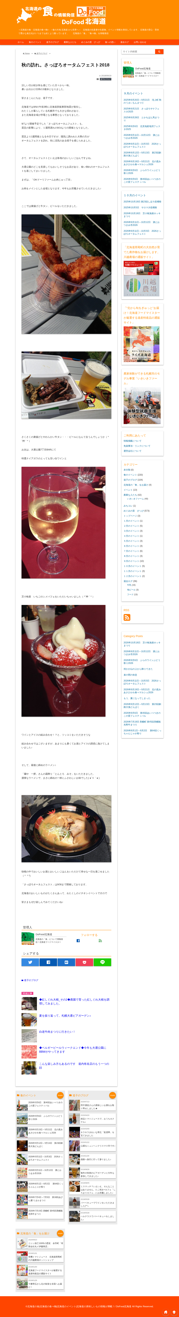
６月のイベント (131, 546)
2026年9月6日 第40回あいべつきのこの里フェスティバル (142, 180)
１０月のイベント (135, 195)
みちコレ (128, 505)
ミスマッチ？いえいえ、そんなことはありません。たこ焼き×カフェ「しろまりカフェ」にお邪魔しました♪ (98, 1189)
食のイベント (35, 42)
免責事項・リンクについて (137, 446)
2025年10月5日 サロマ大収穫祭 (140, 207)
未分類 (127, 469)
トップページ (130, 516)
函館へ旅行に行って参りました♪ (96, 1159)
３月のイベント (131, 531)
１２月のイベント (133, 576)
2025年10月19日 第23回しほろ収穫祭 (142, 201)
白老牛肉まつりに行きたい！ (57, 1031)
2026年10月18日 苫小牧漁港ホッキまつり (142, 214)
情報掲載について (133, 441)
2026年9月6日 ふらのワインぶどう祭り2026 (142, 171)
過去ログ (124, 42)
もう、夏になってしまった (137, 698)
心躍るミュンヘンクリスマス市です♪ (98, 1146)
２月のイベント (131, 526)
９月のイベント (133, 93)
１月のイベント (131, 521)
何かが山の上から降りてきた (138, 669)
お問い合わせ (140, 42)
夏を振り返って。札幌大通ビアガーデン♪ (65, 1015)
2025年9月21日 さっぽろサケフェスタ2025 (141, 110)
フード (130, 594)
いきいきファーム (135, 499)
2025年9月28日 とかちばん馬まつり (141, 119)
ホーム (21, 42)
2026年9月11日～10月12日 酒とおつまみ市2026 (142, 136)
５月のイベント (131, 541)
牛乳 (129, 585)
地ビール (131, 590)
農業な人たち (70, 42)
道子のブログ (52, 42)
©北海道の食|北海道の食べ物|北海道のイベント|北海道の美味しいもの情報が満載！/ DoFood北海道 (78, 1306)
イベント (128, 490)
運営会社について (133, 451)
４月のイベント (131, 536)
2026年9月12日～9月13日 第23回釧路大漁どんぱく (142, 154)
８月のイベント (131, 556)
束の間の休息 (130, 675)
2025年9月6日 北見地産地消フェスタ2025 (142, 127)
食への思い (110, 42)
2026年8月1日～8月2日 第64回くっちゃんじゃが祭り (142, 732)
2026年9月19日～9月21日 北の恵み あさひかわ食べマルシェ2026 (142, 163)
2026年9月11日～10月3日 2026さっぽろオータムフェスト (142, 145)
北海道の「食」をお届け (136, 485)
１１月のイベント (133, 571)
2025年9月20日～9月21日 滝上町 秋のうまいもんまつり (142, 101)
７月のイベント (131, 551)
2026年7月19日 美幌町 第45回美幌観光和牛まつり (142, 723)
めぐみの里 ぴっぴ (90, 42)
